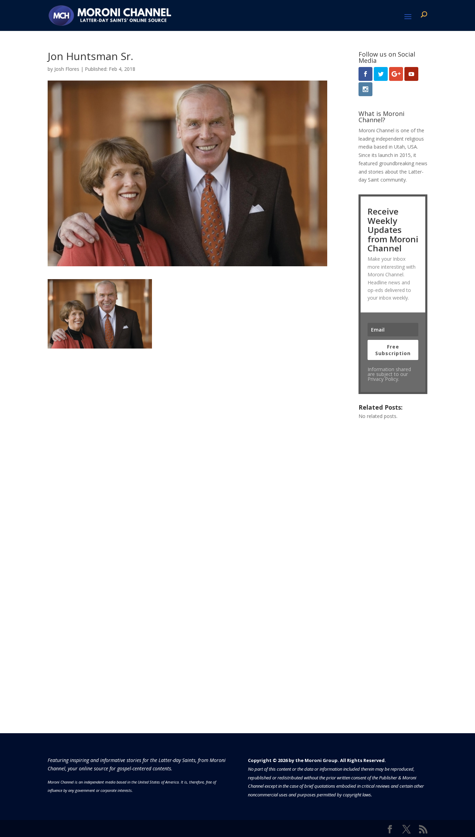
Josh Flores (66, 69)
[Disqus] (188, 435)
